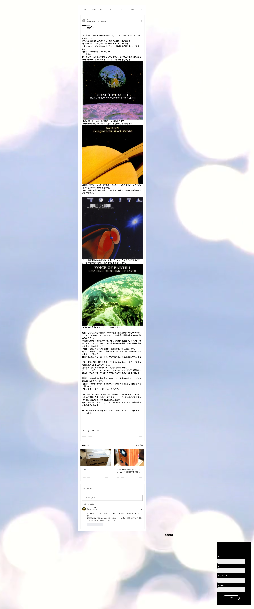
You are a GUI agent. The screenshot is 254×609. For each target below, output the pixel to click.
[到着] (95, 457)
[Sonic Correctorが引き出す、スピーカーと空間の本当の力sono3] (129, 457)
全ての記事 (83, 9)
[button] (142, 9)
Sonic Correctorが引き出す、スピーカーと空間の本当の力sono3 (128, 471)
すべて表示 (139, 445)
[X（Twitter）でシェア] (88, 431)
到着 (84, 469)
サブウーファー (122, 9)
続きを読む (134, 9)
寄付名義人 (221, 562)
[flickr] (172, 512)
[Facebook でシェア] (83, 431)
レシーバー (111, 9)
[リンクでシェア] (98, 431)
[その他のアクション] (141, 20)
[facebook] (166, 512)
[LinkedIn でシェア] (93, 431)
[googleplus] (170, 512)
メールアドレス (222, 553)
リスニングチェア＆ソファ (97, 9)
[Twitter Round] (168, 512)
